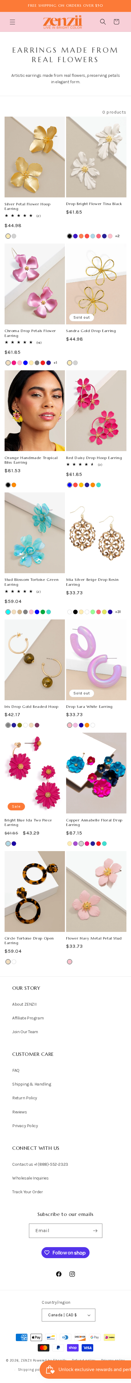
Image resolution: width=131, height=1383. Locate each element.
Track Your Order (27, 1191)
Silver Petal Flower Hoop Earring (27, 206)
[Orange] (14, 485)
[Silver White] (87, 612)
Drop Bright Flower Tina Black (94, 203)
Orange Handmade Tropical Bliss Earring (31, 460)
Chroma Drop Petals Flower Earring (30, 333)
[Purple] (75, 843)
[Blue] (25, 363)
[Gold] (8, 236)
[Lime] (104, 612)
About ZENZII (24, 1004)
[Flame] (87, 236)
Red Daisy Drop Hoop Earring (94, 457)
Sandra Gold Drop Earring (91, 330)
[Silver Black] (75, 612)
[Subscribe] (95, 1231)
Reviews (19, 1112)
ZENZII (26, 1360)
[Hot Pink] (14, 363)
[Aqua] (8, 612)
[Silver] (14, 236)
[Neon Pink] (98, 236)
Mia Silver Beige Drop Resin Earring (92, 582)
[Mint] (92, 612)
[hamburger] (13, 23)
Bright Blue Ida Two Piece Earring (28, 822)
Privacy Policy (25, 1125)
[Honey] (81, 485)
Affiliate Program (28, 1018)
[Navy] (104, 236)
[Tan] (19, 612)
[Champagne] (8, 363)
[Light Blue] (92, 236)
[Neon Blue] (110, 612)
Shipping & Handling (31, 1084)
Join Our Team (25, 1031)
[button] (13, 22)
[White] (69, 612)
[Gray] (37, 363)
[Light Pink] (69, 725)
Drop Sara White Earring (89, 706)
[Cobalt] (75, 236)
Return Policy (24, 1098)
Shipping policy (31, 1370)
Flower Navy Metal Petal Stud (94, 938)
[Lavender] (75, 725)
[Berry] (37, 725)
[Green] (43, 612)
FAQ (15, 1070)
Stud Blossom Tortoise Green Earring (31, 582)
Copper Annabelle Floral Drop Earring (94, 822)
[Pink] (110, 236)
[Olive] (19, 725)
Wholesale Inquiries (30, 1178)
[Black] (69, 236)
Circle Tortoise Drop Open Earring (29, 940)
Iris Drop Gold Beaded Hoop (31, 706)
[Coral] (81, 236)
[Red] (43, 363)
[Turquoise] (98, 485)
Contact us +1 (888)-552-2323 (40, 1164)
